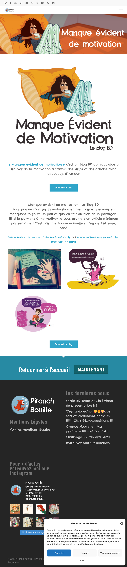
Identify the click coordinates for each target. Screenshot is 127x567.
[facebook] (10, 3)
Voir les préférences (110, 553)
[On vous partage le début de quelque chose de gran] (15, 522)
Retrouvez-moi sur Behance (88, 443)
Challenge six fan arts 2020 (88, 437)
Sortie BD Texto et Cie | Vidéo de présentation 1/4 (89, 403)
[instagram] (37, 3)
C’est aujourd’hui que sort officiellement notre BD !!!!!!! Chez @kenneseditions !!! (89, 416)
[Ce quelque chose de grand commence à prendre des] (41, 509)
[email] (53, 3)
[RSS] (32, 3)
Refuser (85, 553)
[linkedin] (21, 3)
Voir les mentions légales (30, 429)
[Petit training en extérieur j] (28, 522)
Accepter (59, 553)
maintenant (91, 369)
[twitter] (5, 3)
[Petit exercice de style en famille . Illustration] (54, 509)
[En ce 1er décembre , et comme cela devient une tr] (15, 509)
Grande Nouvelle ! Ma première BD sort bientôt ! (87, 429)
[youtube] (27, 3)
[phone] (48, 3)
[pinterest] (15, 3)
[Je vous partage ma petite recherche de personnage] (28, 509)
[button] (120, 523)
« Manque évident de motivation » (37, 164)
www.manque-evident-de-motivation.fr (39, 237)
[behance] (42, 3)
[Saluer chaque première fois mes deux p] (41, 522)
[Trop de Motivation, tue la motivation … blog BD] (34, 269)
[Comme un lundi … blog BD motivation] (92, 269)
